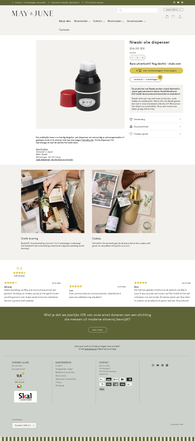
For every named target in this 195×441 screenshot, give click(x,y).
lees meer (97, 330)
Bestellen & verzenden (65, 372)
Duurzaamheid (18, 369)
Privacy (59, 382)
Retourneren (61, 376)
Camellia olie (88, 140)
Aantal (133, 53)
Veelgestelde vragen (64, 369)
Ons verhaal (17, 366)
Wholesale (60, 385)
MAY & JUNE (179, 424)
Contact (59, 366)
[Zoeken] (120, 10)
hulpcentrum (91, 349)
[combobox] (138, 10)
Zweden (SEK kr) (172, 9)
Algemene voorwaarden (66, 379)
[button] (82, 21)
